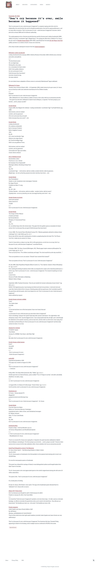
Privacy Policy (15, 560)
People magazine (13, 507)
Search (48, 4)
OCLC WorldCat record (15, 156)
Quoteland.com (13, 391)
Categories (33, 4)
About (17, 4)
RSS (23, 560)
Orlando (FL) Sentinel (14, 327)
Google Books (12, 105)
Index (41, 4)
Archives (24, 4)
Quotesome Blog (13, 425)
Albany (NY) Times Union (15, 491)
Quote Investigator (39, 46)
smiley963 (11, 358)
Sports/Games (13, 527)
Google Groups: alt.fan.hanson (17, 342)
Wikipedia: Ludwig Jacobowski (17, 52)
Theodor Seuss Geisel (23, 40)
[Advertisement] (78, 26)
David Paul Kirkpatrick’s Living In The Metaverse (21, 448)
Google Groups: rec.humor (15, 197)
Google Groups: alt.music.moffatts (17, 299)
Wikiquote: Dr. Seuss (14, 85)
